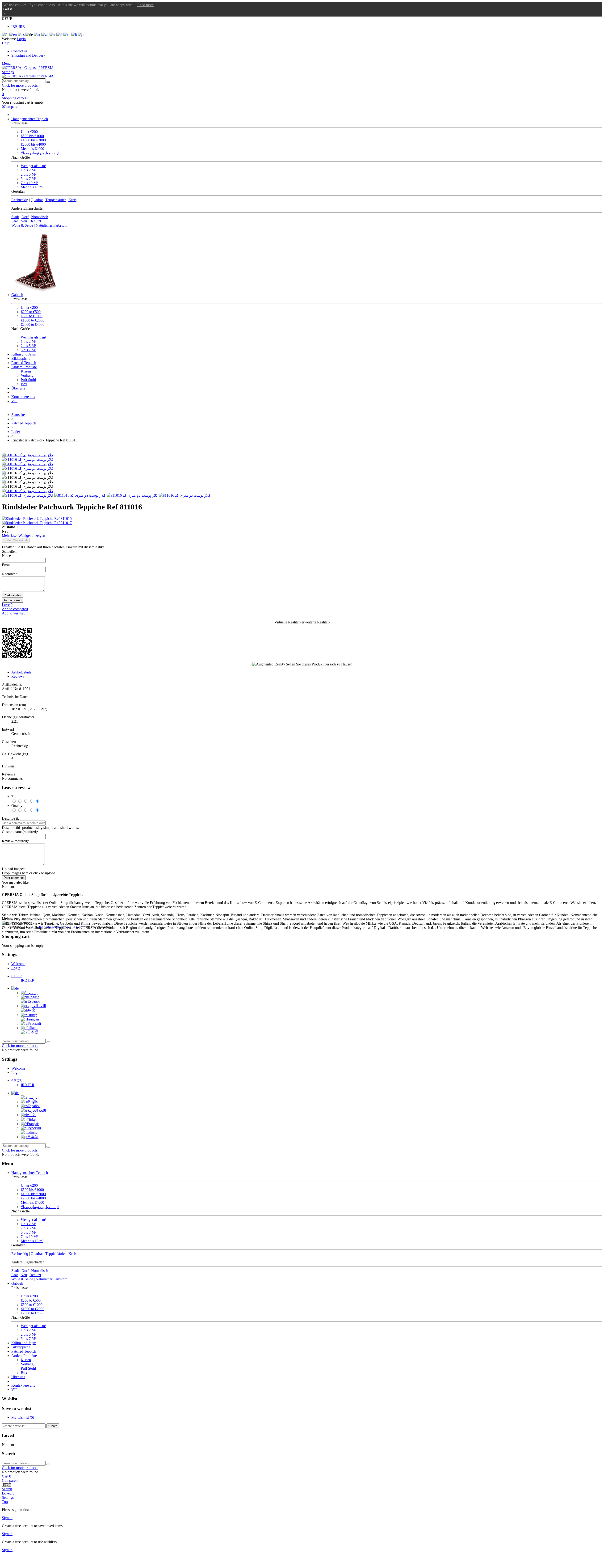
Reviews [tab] (17, 676)
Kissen (26, 371)
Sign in (7, 1518)
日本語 (32, 1032)
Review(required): (15, 841)
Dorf (25, 217)
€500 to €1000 (31, 316)
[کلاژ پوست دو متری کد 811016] (27, 455)
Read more (145, 5)
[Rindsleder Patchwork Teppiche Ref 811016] (27, 491)
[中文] (45, 35)
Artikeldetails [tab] (21, 672)
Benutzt (35, 221)
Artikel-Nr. (10, 689)
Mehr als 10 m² (32, 187)
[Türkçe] (53, 35)
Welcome (18, 964)
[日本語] (81, 35)
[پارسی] (5, 35)
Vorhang (27, 375)
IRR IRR (18, 27)
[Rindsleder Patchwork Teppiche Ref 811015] (302, 519)
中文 (32, 1010)
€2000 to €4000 (32, 324)
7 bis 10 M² (29, 183)
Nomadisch (39, 217)
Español (34, 1001)
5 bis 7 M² (28, 179)
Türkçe (32, 1015)
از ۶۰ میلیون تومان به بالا (40, 153)
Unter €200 (29, 132)
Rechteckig (19, 200)
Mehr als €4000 (32, 149)
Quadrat (37, 200)
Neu (24, 221)
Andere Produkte (24, 367)
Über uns (18, 388)
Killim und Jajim (23, 354)
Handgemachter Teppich (29, 119)
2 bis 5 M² (28, 174)
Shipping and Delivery (28, 55)
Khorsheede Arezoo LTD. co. (61, 927)
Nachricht (9, 574)
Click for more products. (20, 85)
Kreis (72, 200)
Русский (34, 1023)
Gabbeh (17, 295)
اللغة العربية (36, 1006)
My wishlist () (22, 1417)
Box (24, 384)
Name (6, 556)
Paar (14, 221)
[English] (13, 35)
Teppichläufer (55, 200)
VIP (14, 401)
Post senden (12, 595)
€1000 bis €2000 (33, 140)
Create (52, 1426)
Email (6, 565)
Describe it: (10, 818)
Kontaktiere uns (23, 397)
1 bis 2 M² (28, 170)
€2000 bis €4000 (33, 144)
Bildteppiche (20, 358)
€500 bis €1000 (32, 136)
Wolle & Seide (22, 225)
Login (15, 968)
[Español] (21, 35)
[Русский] (67, 35)
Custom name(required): (20, 832)
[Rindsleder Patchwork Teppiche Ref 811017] (302, 523)
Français (33, 1019)
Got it (7, 9)
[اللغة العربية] (37, 35)
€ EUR (16, 976)
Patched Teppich (23, 363)
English (33, 997)
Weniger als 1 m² (33, 166)
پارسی (32, 993)
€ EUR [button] (7, 19)
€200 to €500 (31, 312)
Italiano (32, 1028)
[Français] (59, 35)
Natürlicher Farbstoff (51, 225)
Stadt (15, 217)
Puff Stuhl (28, 380)
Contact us (19, 51)
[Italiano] (74, 35)
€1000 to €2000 (32, 320)
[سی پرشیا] (28, 68)
